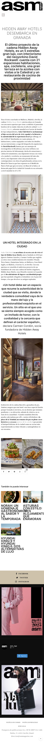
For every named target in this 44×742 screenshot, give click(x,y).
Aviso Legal (22, 726)
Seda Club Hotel (7, 252)
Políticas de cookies (13, 722)
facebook (23, 574)
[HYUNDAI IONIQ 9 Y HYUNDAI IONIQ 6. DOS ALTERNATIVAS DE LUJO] (11, 529)
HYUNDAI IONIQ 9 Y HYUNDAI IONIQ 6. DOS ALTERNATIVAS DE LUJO (12, 544)
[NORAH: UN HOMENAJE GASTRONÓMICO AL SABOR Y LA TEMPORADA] (11, 497)
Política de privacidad (30, 722)
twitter (24, 578)
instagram (23, 582)
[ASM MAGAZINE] (22, 6)
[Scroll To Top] (40, 738)
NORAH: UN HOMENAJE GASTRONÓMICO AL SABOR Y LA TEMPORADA (14, 512)
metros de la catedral (25, 422)
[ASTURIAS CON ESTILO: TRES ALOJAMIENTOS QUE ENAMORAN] (33, 497)
